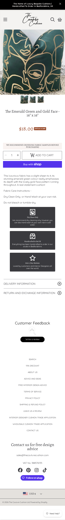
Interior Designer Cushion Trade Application (32, 417)
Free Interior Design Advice (32, 385)
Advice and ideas (32, 378)
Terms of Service (32, 391)
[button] (5, 19)
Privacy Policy (32, 398)
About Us (32, 372)
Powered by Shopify (38, 502)
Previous (3, 62)
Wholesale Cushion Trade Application (32, 424)
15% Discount (32, 365)
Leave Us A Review (32, 411)
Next (62, 62)
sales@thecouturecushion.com (32, 455)
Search (32, 359)
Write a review (33, 339)
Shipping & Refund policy (32, 404)
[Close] (60, 3)
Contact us (32, 430)
